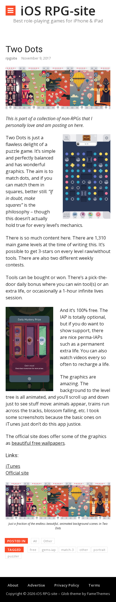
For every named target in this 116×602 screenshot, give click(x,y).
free (33, 550)
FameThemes (98, 593)
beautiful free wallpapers (38, 443)
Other (47, 541)
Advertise (36, 585)
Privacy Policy (66, 585)
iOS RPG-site (58, 10)
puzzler (13, 556)
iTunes (13, 466)
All (35, 541)
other (83, 550)
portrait (99, 550)
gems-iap (49, 550)
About (13, 585)
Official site (17, 473)
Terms (94, 585)
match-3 (67, 550)
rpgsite (11, 58)
